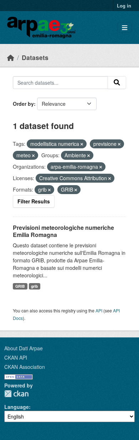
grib (34, 286)
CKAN (16, 393)
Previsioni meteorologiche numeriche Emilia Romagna (63, 231)
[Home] (10, 57)
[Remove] (82, 144)
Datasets (35, 57)
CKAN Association (24, 366)
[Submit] (117, 82)
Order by (23, 103)
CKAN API (15, 357)
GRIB (20, 286)
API (99, 310)
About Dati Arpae (23, 348)
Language (16, 406)
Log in (124, 5)
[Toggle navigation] (124, 28)
